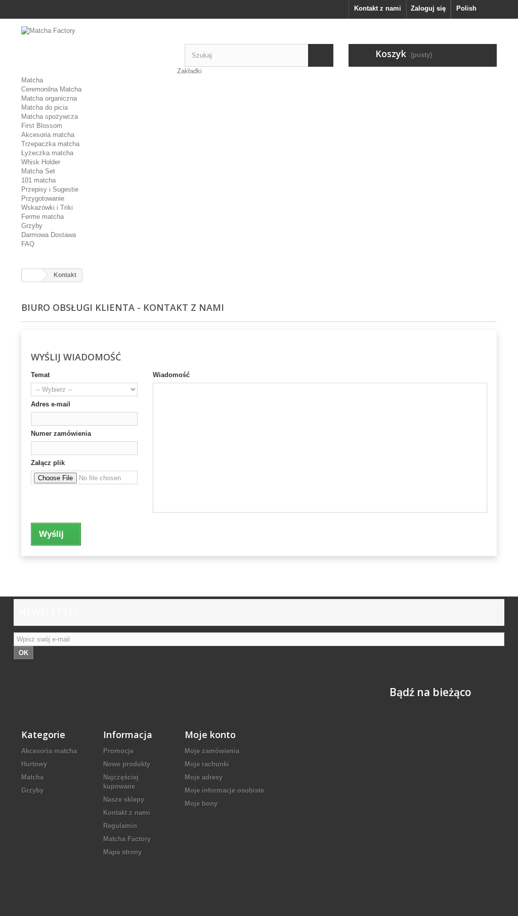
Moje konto (210, 734)
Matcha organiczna (49, 98)
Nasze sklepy (123, 799)
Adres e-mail (50, 404)
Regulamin (120, 826)
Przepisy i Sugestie (49, 189)
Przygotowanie (42, 198)
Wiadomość (171, 375)
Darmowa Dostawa (48, 235)
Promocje (118, 751)
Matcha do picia (44, 107)
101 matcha (38, 180)
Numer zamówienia (61, 433)
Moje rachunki (207, 764)
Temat (40, 375)
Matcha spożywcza (49, 116)
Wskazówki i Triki (47, 207)
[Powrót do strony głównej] (31, 275)
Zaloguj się (428, 8)
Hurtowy (34, 764)
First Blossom (41, 125)
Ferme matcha (42, 216)
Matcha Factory (127, 839)
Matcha (32, 80)
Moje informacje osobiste (224, 790)
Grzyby (31, 226)
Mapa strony (122, 852)
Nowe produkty (126, 764)
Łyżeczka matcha (47, 153)
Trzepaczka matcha (50, 144)
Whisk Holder (40, 162)
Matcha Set (38, 171)
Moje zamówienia (212, 751)
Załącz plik (48, 463)
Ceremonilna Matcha (51, 89)
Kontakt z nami (377, 8)
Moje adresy (204, 777)
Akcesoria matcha (47, 135)
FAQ (27, 244)
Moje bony (201, 803)
